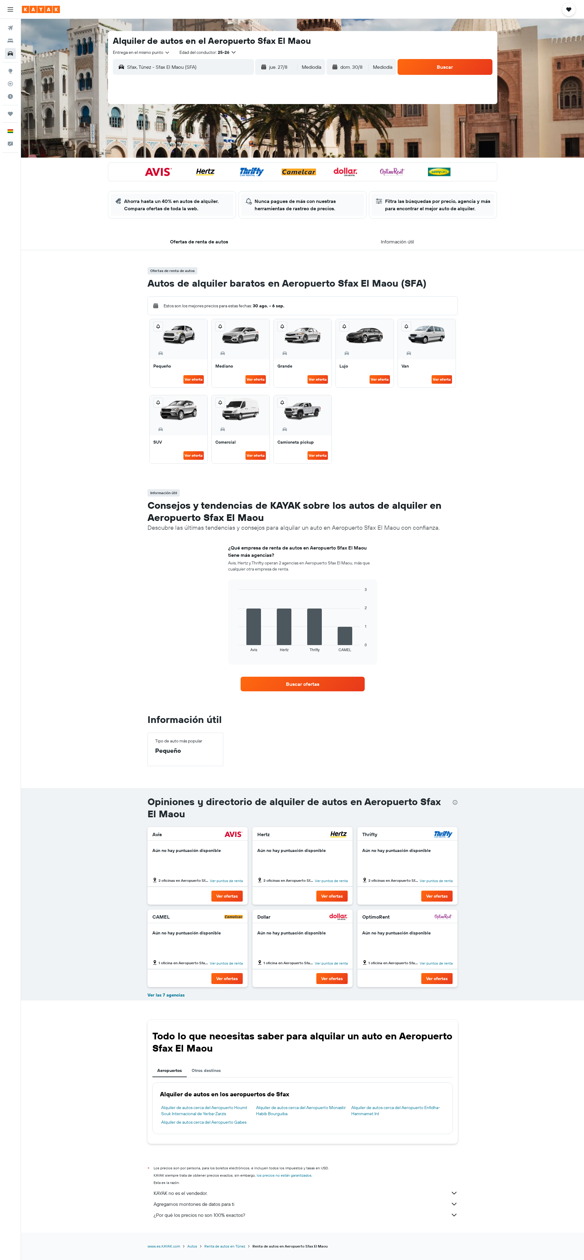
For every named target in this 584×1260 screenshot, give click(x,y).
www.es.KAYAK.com (164, 1246)
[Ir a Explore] (10, 71)
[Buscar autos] (10, 53)
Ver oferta (194, 379)
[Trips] (10, 114)
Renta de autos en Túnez (224, 1246)
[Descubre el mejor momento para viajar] (10, 96)
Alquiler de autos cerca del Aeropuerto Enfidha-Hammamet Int (395, 1110)
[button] (10, 9)
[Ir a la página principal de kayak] (41, 9)
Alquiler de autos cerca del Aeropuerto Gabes (203, 1122)
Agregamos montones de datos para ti (194, 1204)
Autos (192, 1246)
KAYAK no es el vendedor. (180, 1193)
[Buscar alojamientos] (10, 41)
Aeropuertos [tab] (169, 1070)
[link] (303, 684)
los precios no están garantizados (284, 1175)
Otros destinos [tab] (206, 1070)
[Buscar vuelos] (10, 28)
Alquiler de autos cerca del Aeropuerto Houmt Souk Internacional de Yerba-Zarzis (204, 1110)
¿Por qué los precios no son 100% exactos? (199, 1215)
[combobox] (141, 52)
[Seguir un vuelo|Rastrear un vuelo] (10, 84)
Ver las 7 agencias (166, 995)
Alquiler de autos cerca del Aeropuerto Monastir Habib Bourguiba (301, 1110)
